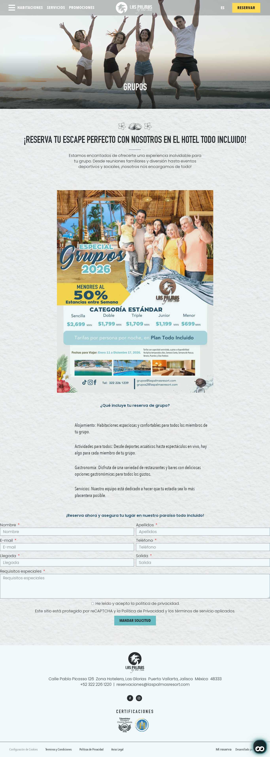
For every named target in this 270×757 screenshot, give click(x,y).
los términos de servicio (191, 611)
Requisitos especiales (21, 571)
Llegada (8, 556)
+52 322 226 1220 (95, 684)
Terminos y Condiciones (58, 749)
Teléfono (145, 540)
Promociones (81, 7)
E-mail (7, 540)
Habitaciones (30, 7)
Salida (142, 556)
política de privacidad (157, 603)
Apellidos (145, 525)
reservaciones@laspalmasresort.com (153, 684)
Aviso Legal (117, 749)
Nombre (8, 525)
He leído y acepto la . (137, 603)
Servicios (56, 7)
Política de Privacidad (143, 611)
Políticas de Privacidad (91, 749)
